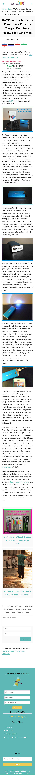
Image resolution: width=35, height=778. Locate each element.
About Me (9, 727)
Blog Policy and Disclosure (16, 737)
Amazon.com (6, 467)
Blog (9, 9)
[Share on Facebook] (4, 43)
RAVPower (13, 101)
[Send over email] (24, 43)
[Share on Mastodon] (11, 46)
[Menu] (3, 4)
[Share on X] (11, 43)
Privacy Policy (11, 734)
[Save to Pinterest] (17, 43)
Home (4, 9)
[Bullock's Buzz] (17, 4)
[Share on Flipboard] (4, 46)
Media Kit (9, 730)
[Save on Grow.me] (29, 43)
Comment (26, 639)
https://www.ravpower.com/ (19, 482)
